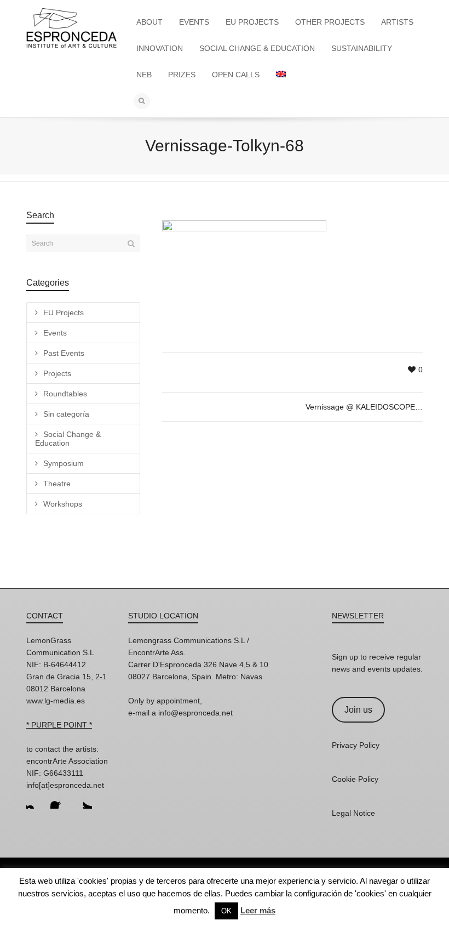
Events (55, 332)
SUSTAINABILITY (361, 48)
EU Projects (63, 312)
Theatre (57, 483)
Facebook (59, 800)
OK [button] (226, 911)
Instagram (35, 800)
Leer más (257, 910)
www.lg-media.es (55, 700)
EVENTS (194, 22)
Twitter (83, 800)
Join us (358, 709)
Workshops (62, 503)
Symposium (63, 463)
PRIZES (181, 74)
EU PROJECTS (252, 22)
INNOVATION (159, 48)
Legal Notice (353, 813)
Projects (57, 373)
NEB (144, 74)
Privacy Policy (355, 745)
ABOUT (149, 22)
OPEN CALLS (236, 74)
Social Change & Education (68, 438)
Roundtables (65, 393)
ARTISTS (397, 22)
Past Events (63, 353)
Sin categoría (66, 414)
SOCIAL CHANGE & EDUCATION (257, 48)
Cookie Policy (355, 779)
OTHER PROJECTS (330, 22)
